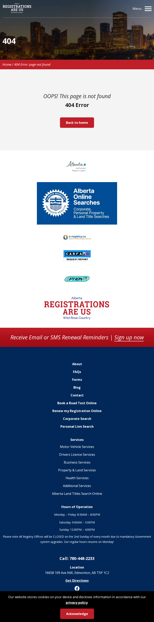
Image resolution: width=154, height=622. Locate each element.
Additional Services (77, 486)
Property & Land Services (77, 470)
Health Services (77, 478)
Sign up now (129, 337)
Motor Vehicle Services (77, 447)
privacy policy (77, 602)
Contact (77, 395)
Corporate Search (77, 418)
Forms (77, 379)
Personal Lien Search (77, 426)
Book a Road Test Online (77, 403)
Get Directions (77, 580)
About (77, 364)
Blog (77, 387)
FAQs (77, 372)
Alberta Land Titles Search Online (77, 493)
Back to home (77, 122)
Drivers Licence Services (77, 454)
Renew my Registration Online (77, 411)
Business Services (77, 462)
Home (6, 64)
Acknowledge (77, 614)
